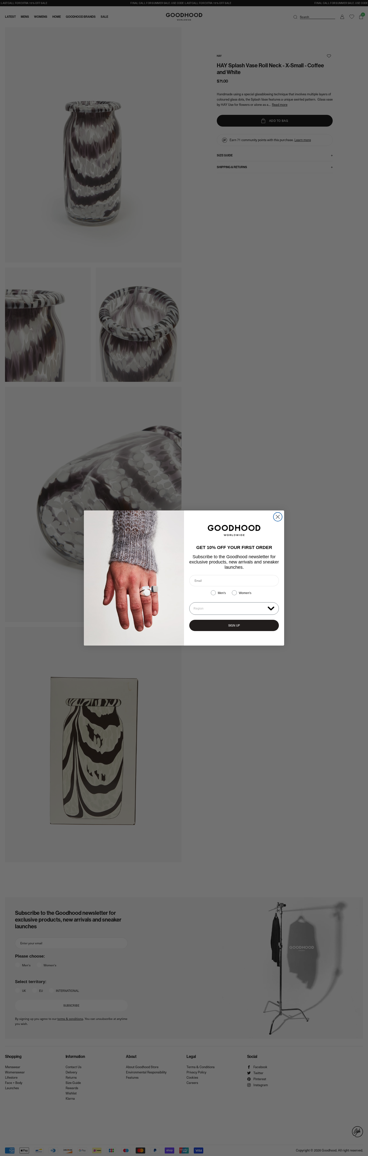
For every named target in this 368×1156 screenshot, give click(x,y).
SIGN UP (234, 625)
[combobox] (229, 609)
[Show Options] (271, 608)
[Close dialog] (277, 516)
